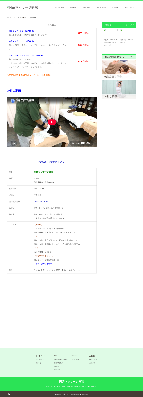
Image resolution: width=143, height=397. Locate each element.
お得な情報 (86, 7)
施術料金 (73, 7)
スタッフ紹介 (101, 7)
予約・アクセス (130, 7)
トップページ (59, 7)
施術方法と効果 (58, 363)
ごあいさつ (39, 363)
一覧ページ (128, 25)
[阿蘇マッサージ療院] (22, 7)
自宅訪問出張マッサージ (61, 359)
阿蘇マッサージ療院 (71, 381)
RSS (8, 394)
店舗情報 (115, 7)
